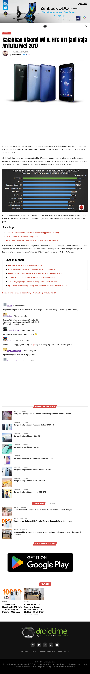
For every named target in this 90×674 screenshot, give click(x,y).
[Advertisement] (45, 124)
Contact (34, 651)
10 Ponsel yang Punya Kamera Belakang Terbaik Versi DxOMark (33, 281)
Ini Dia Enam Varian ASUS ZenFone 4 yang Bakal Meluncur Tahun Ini (32, 240)
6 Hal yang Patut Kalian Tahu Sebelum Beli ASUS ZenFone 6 (31, 269)
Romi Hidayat (17, 54)
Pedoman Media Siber (47, 651)
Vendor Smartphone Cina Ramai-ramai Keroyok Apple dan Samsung (32, 232)
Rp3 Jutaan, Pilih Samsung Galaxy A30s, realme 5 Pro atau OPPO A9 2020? (37, 285)
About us (24, 651)
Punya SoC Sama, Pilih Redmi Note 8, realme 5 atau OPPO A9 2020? (35, 273)
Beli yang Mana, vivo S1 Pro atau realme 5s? (25, 265)
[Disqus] (45, 331)
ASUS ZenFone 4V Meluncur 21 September (22, 236)
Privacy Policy (63, 651)
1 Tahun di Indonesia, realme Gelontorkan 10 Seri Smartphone (32, 277)
